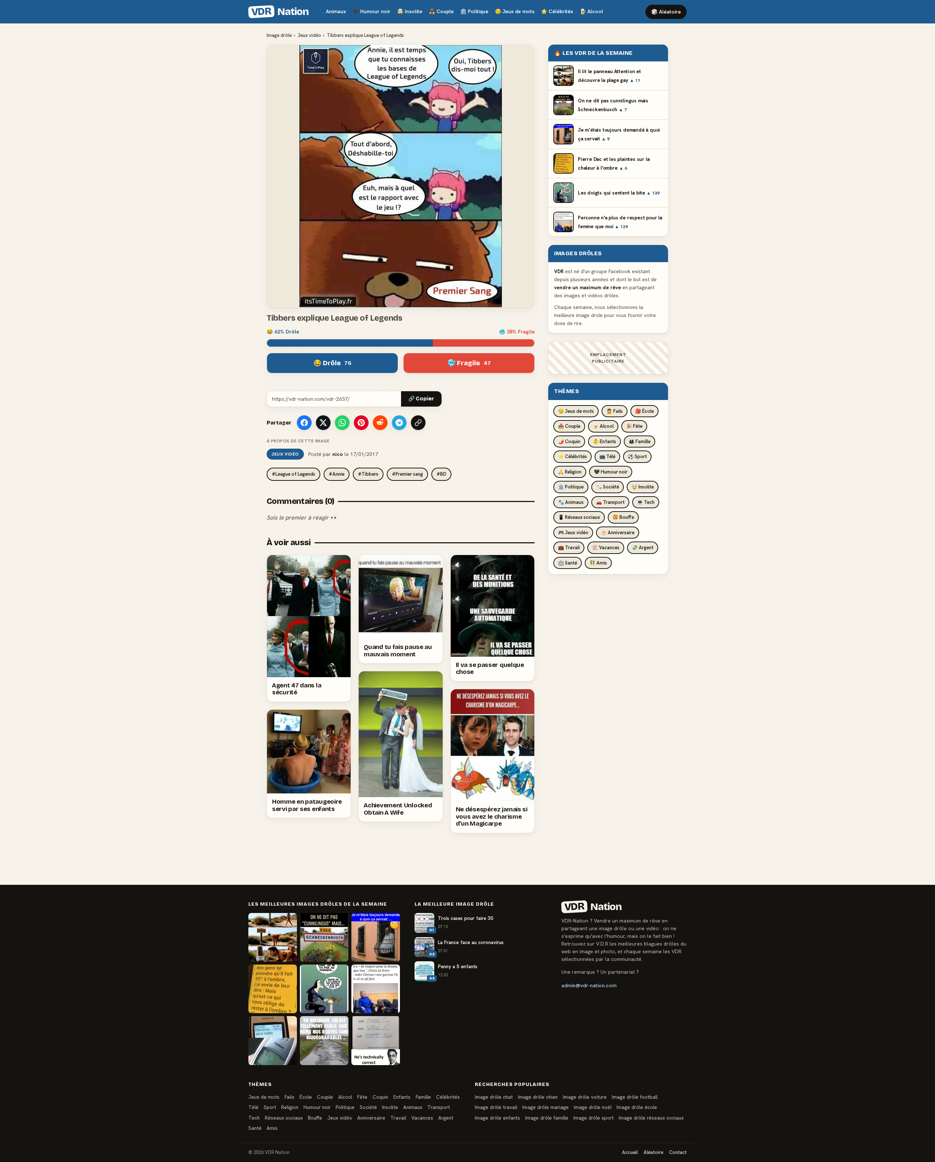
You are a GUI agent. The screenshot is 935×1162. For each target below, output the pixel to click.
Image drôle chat (494, 1097)
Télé (253, 1107)
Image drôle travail (496, 1107)
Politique (474, 11)
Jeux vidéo (309, 35)
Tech (254, 1117)
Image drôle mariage (545, 1107)
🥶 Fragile (469, 363)
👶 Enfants (604, 441)
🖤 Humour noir (610, 472)
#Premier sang (407, 474)
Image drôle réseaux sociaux (651, 1117)
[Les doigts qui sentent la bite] (324, 989)
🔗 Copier (421, 399)
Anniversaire (371, 1117)
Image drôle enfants (497, 1117)
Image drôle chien (538, 1097)
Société (368, 1107)
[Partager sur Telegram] (399, 422)
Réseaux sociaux (284, 1117)
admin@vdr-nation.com (589, 985)
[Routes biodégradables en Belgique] (324, 1040)
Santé (255, 1128)
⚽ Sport (637, 456)
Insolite (409, 11)
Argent (445, 1117)
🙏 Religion (569, 472)
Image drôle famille (546, 1117)
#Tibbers (368, 474)
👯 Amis (598, 563)
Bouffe (315, 1117)
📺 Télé (607, 456)
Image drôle (279, 35)
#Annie (336, 474)
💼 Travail (569, 547)
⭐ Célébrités (572, 456)
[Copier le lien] (418, 422)
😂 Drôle (332, 363)
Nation (280, 12)
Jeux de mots (514, 11)
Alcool (591, 11)
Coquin (380, 1097)
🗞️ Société (607, 487)
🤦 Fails (614, 411)
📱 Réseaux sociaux (579, 517)
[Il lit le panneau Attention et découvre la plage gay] (272, 937)
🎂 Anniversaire (617, 532)
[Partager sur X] (323, 422)
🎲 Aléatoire (666, 11)
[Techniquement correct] (375, 1040)
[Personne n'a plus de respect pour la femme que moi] (375, 989)
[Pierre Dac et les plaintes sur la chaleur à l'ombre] (272, 989)
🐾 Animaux (571, 502)
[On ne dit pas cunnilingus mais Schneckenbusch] (324, 937)
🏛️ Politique (571, 487)
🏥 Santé (567, 563)
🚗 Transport (610, 502)
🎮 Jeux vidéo (573, 532)
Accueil (630, 1152)
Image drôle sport (593, 1117)
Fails (289, 1097)
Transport (438, 1107)
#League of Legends (293, 474)
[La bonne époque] (272, 1040)
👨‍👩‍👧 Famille (639, 441)
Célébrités (557, 11)
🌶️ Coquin (569, 441)
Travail (398, 1117)
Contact (678, 1152)
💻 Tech (645, 502)
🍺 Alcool (603, 426)
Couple (441, 11)
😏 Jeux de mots (576, 411)
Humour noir (371, 11)
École (305, 1097)
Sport (270, 1107)
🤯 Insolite (642, 487)
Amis (272, 1128)
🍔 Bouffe (623, 517)
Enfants (402, 1097)
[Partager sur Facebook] (304, 422)
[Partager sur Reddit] (380, 422)
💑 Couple (569, 426)
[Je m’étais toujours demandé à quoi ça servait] (375, 937)
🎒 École (644, 411)
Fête (362, 1097)
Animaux (332, 11)
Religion (289, 1107)
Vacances (422, 1117)
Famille (423, 1097)
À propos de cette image (298, 441)
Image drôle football (634, 1097)
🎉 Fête (634, 426)
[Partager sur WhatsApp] (342, 422)
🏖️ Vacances (605, 547)
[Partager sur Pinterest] (361, 422)
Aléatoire (653, 1152)
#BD (441, 474)
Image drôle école (637, 1107)
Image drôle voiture (585, 1097)
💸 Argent (642, 547)
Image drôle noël (592, 1107)
